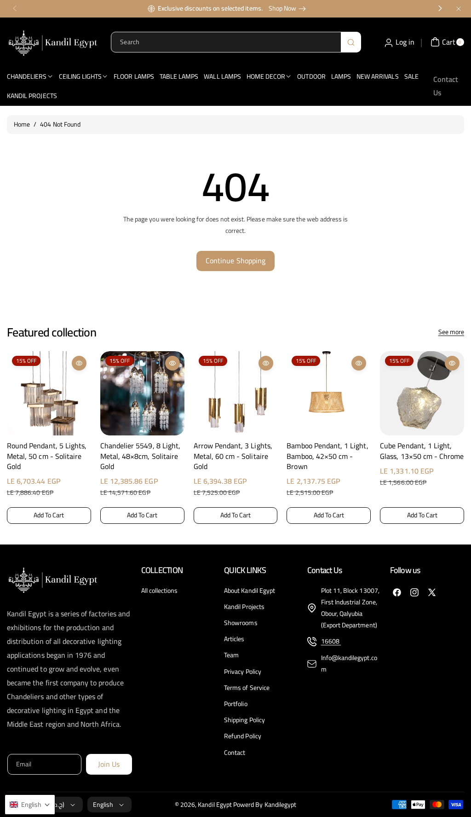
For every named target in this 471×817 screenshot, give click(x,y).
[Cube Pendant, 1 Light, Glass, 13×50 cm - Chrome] (422, 393)
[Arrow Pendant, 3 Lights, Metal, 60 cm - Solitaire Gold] (236, 393)
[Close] (458, 8)
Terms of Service (247, 688)
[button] (15, 435)
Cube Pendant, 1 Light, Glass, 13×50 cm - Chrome (422, 451)
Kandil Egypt (215, 805)
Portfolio (235, 704)
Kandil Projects (244, 607)
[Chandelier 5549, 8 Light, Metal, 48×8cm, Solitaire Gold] (142, 393)
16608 (331, 641)
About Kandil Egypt (249, 591)
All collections (159, 591)
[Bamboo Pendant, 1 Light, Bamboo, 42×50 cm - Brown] (329, 393)
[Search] (351, 42)
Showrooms (240, 623)
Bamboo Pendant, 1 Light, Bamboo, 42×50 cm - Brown (327, 456)
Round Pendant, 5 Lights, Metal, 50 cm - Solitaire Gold (46, 456)
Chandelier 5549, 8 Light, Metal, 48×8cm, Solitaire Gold (140, 456)
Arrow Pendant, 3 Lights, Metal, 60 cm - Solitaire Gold (233, 456)
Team (231, 655)
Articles (234, 639)
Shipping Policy (244, 720)
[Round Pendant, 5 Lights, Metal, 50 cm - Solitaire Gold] (49, 393)
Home (22, 124)
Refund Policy (242, 736)
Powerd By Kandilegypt (264, 805)
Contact (234, 753)
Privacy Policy (242, 672)
